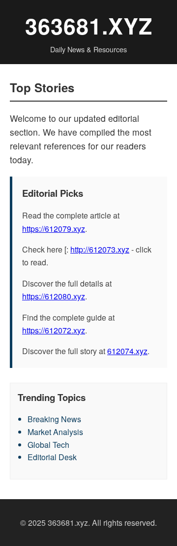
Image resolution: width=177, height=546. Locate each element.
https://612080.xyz (53, 296)
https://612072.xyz (53, 330)
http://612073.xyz (99, 249)
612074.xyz (127, 351)
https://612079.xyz (53, 228)
